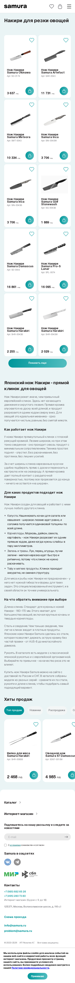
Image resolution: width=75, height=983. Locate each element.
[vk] (7, 862)
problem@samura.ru (18, 931)
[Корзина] (60, 6)
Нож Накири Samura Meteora (18, 136)
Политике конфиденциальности (30, 967)
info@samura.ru (15, 925)
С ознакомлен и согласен (26, 845)
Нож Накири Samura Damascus (20, 265)
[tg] (17, 862)
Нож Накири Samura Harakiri (18, 329)
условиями (15, 845)
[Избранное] (51, 6)
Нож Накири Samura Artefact (53, 71)
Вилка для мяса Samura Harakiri (18, 754)
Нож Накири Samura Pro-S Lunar (51, 266)
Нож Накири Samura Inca (50, 136)
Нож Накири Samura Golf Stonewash (49, 202)
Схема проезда (15, 917)
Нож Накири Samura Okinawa (19, 71)
